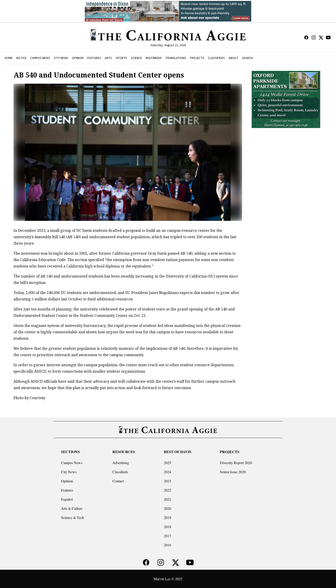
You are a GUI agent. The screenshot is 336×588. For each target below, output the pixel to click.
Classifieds (120, 471)
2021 (167, 499)
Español (67, 499)
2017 (167, 535)
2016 (167, 545)
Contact (118, 480)
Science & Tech (72, 517)
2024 (167, 471)
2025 (167, 462)
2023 (167, 480)
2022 (167, 490)
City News (69, 471)
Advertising (120, 462)
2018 (167, 526)
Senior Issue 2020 (233, 471)
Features (67, 490)
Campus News (71, 462)
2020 (167, 508)
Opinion (67, 480)
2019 (167, 517)
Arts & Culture (72, 508)
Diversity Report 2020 (236, 462)
